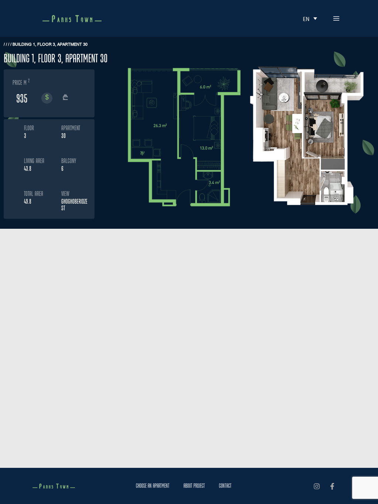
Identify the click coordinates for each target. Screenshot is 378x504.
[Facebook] (332, 486)
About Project (194, 485)
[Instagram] (316, 486)
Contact (225, 485)
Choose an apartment (152, 485)
